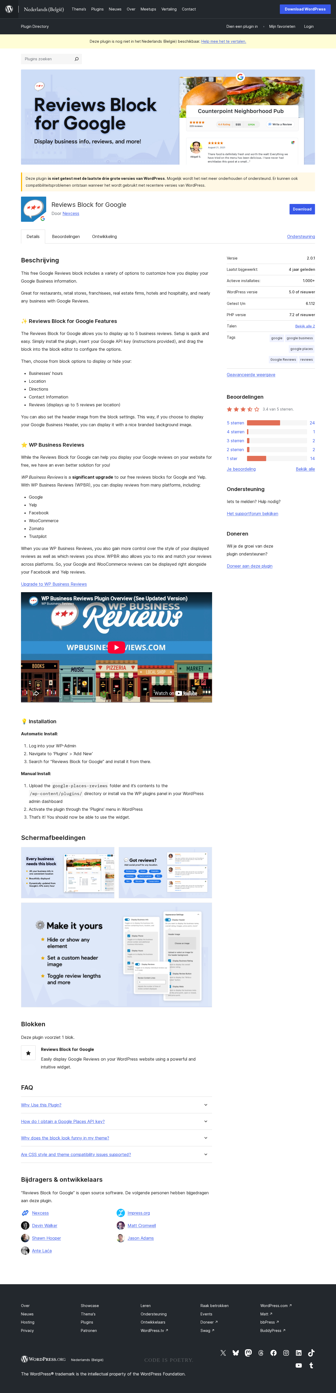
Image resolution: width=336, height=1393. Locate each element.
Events (206, 1314)
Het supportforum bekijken (252, 513)
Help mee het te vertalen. (223, 41)
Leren (146, 1305)
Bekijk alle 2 (305, 326)
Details (33, 236)
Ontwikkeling (104, 236)
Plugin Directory (35, 26)
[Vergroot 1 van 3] (107, 854)
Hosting (27, 1322)
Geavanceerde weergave (251, 374)
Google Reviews (283, 359)
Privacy (27, 1330)
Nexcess (70, 213)
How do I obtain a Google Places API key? (63, 1121)
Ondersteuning (301, 236)
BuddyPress (273, 1330)
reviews (306, 359)
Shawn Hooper (46, 1238)
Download (302, 209)
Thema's (88, 1314)
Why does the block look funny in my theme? (65, 1138)
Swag (208, 1330)
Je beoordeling (241, 469)
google (276, 338)
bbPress (269, 1322)
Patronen (89, 1330)
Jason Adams (141, 1238)
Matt (266, 1314)
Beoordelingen (66, 236)
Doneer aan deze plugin (249, 566)
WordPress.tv (155, 1330)
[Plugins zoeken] (76, 59)
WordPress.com (276, 1305)
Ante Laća (42, 1250)
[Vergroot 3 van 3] (205, 909)
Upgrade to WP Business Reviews (54, 584)
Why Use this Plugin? (41, 1105)
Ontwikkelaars (153, 1322)
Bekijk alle (305, 469)
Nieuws (27, 1314)
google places (301, 349)
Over (25, 1305)
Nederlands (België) (87, 1360)
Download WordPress (305, 9)
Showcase (90, 1305)
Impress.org (139, 1213)
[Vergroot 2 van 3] (205, 854)
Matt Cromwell (142, 1225)
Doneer (209, 1322)
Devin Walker (44, 1225)
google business (300, 338)
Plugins (87, 1322)
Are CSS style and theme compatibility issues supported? (76, 1154)
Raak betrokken (215, 1305)
